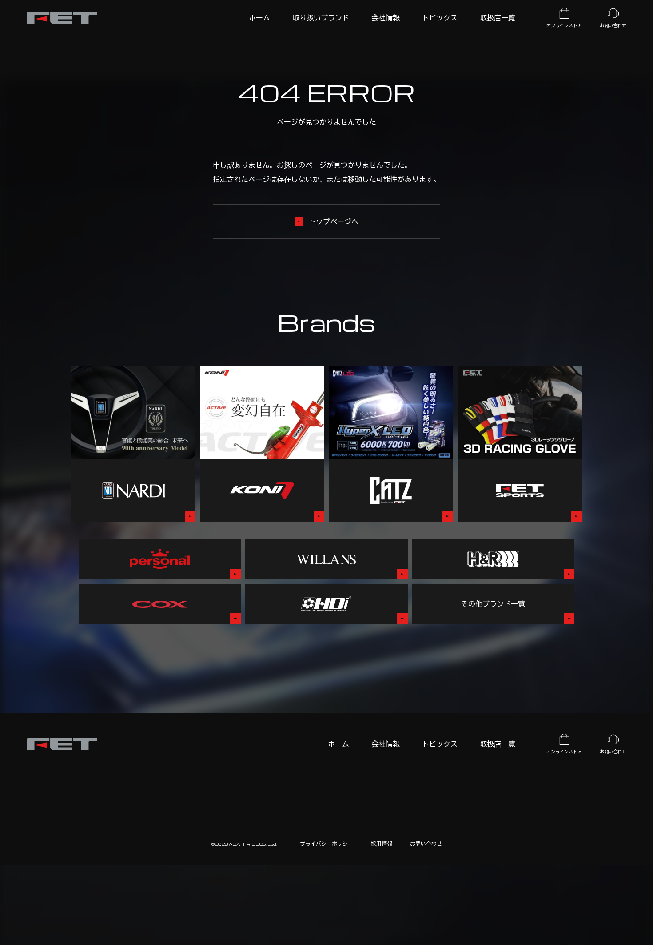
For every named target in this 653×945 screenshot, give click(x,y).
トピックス (440, 744)
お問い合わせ (426, 843)
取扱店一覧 (497, 744)
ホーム (338, 744)
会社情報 (385, 744)
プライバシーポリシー (326, 843)
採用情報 (381, 843)
